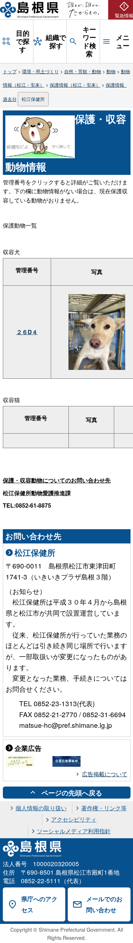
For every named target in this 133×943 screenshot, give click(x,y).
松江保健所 (33, 99)
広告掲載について (104, 774)
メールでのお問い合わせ (104, 904)
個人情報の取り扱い (41, 808)
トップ (10, 71)
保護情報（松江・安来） (75, 84)
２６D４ (27, 332)
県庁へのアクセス (39, 904)
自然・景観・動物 (82, 71)
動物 (111, 71)
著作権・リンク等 (104, 808)
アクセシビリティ (73, 819)
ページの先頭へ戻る (71, 793)
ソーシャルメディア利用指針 (74, 831)
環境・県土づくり (40, 71)
